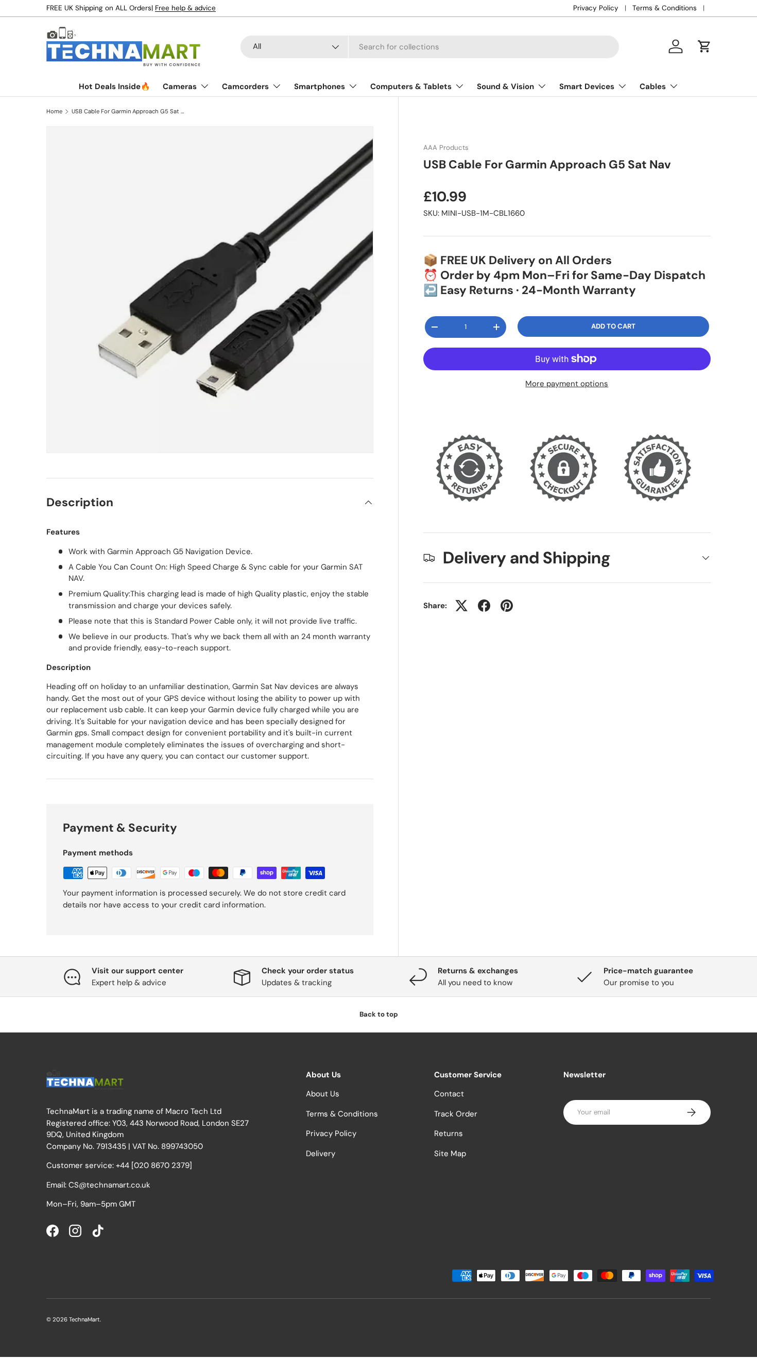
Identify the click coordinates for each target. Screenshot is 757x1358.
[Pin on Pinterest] (506, 605)
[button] (704, 46)
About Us (322, 1094)
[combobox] (429, 47)
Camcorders (245, 86)
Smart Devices (586, 86)
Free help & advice (185, 8)
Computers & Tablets (411, 86)
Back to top (378, 1014)
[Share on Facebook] (484, 605)
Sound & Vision (505, 86)
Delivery (320, 1153)
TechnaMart (84, 1319)
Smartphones (319, 86)
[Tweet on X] (461, 605)
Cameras (180, 86)
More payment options (566, 384)
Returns (448, 1133)
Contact (449, 1094)
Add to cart (613, 326)
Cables (653, 86)
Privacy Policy (595, 8)
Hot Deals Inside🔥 (114, 86)
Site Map (450, 1153)
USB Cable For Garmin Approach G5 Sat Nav (129, 111)
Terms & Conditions (664, 8)
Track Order (455, 1114)
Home (54, 111)
